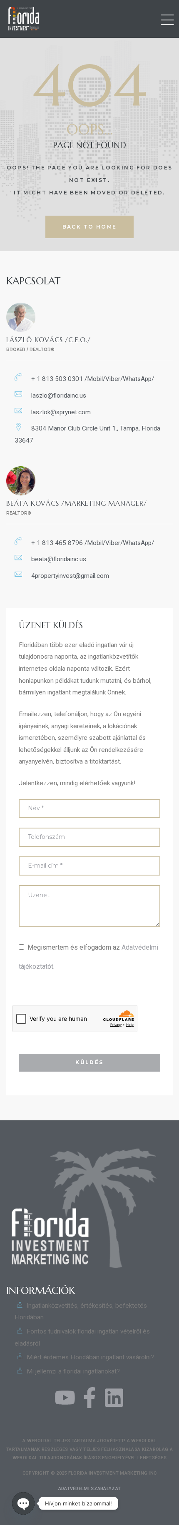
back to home (89, 227)
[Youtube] (65, 1397)
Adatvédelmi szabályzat (89, 1488)
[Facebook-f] (89, 1397)
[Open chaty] (23, 1503)
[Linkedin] (114, 1397)
